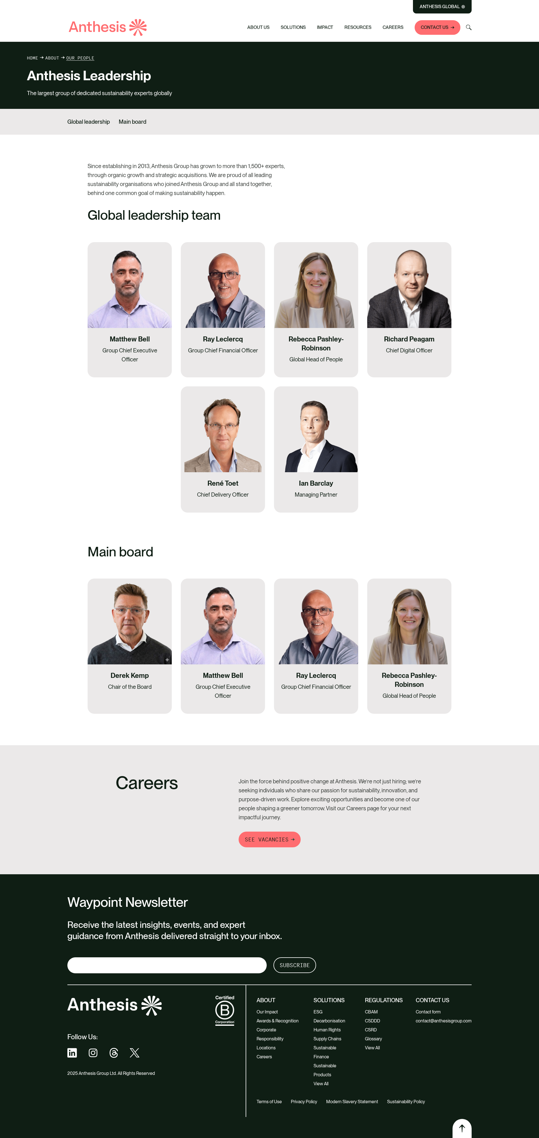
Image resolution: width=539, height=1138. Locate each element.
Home (32, 58)
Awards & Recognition (278, 1021)
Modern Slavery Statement (352, 1101)
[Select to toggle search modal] (468, 27)
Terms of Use (269, 1101)
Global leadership (88, 121)
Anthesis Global (440, 6)
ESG (318, 1012)
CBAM (371, 1012)
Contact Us (434, 27)
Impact (325, 27)
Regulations (384, 1000)
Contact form (428, 1012)
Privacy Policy (304, 1101)
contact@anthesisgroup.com (444, 1021)
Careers (393, 27)
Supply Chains (327, 1038)
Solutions (293, 27)
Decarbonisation (329, 1021)
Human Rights (327, 1030)
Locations (266, 1047)
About (52, 58)
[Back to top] (462, 1128)
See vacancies (267, 839)
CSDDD (372, 1021)
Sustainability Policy (406, 1101)
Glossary (373, 1038)
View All (321, 1083)
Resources (357, 27)
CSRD (371, 1030)
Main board (132, 121)
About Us (258, 27)
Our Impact (267, 1012)
